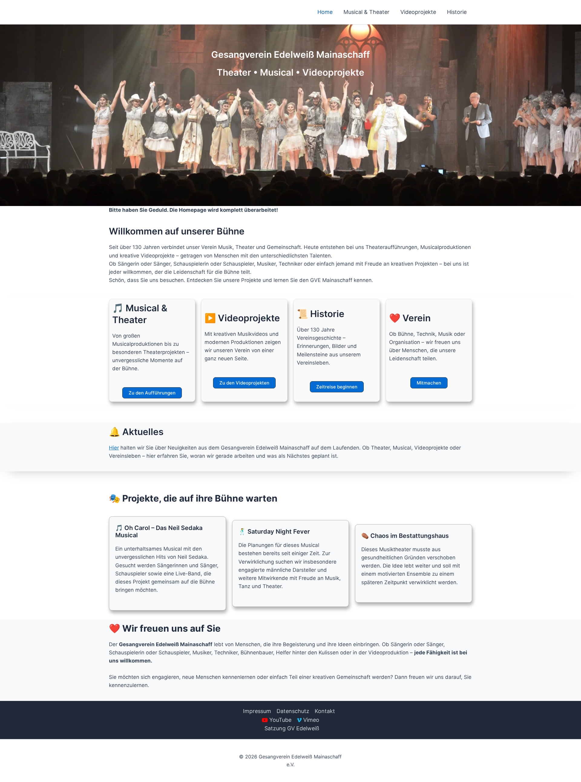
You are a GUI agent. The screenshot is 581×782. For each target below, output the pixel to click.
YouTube (280, 720)
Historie (457, 12)
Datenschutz (293, 711)
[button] (152, 392)
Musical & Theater (366, 12)
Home (325, 12)
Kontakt (325, 711)
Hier (114, 448)
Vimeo (311, 720)
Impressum (257, 711)
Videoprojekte (418, 12)
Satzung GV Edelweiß (291, 728)
